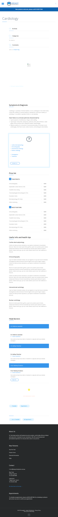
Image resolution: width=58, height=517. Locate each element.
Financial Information (14, 455)
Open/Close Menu (3, 3)
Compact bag (16, 49)
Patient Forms (12, 452)
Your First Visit (12, 449)
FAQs (10, 458)
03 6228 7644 (39, 9)
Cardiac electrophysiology (17, 145)
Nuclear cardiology (16, 150)
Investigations (15, 154)
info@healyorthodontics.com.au (17, 469)
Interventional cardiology (17, 148)
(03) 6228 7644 (31, 497)
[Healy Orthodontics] (30, 3)
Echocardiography (16, 146)
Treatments (14, 156)
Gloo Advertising (30, 511)
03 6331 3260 (14, 481)
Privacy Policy (38, 510)
